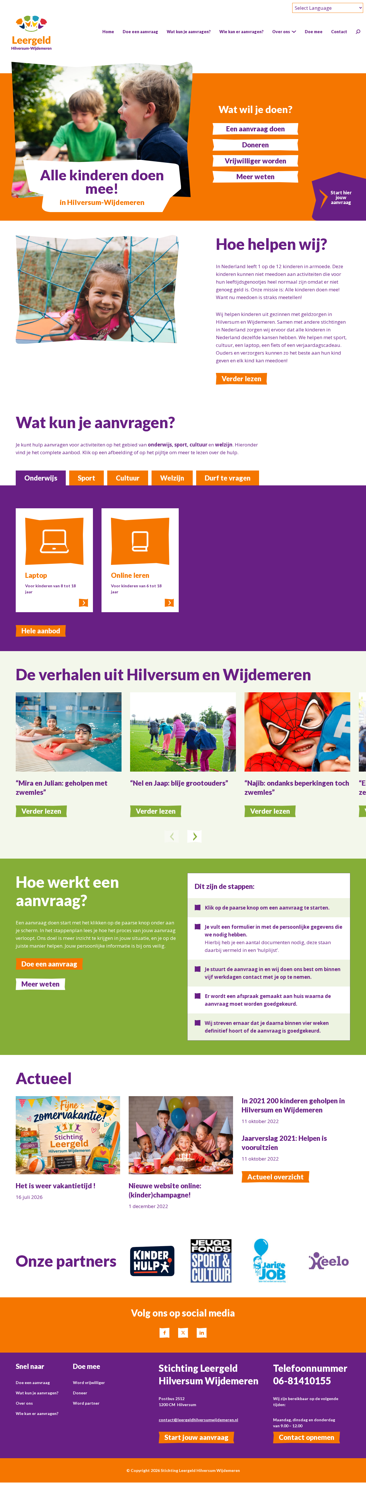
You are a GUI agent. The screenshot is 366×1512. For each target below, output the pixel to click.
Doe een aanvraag (49, 964)
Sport (86, 478)
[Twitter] (183, 1333)
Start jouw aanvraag (196, 1437)
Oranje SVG (318, 1242)
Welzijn (172, 478)
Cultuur (128, 478)
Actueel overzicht (275, 1177)
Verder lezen (241, 378)
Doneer (80, 1392)
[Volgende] (194, 837)
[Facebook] (165, 1333)
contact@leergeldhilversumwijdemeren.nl (198, 1419)
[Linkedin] (202, 1333)
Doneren (255, 145)
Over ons (24, 1403)
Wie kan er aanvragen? (37, 1413)
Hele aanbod (40, 630)
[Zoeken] (358, 31)
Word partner (86, 1403)
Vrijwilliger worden (255, 161)
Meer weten (255, 176)
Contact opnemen (306, 1437)
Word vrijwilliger (89, 1382)
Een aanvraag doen (255, 128)
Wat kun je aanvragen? (37, 1392)
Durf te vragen (227, 478)
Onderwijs (40, 478)
